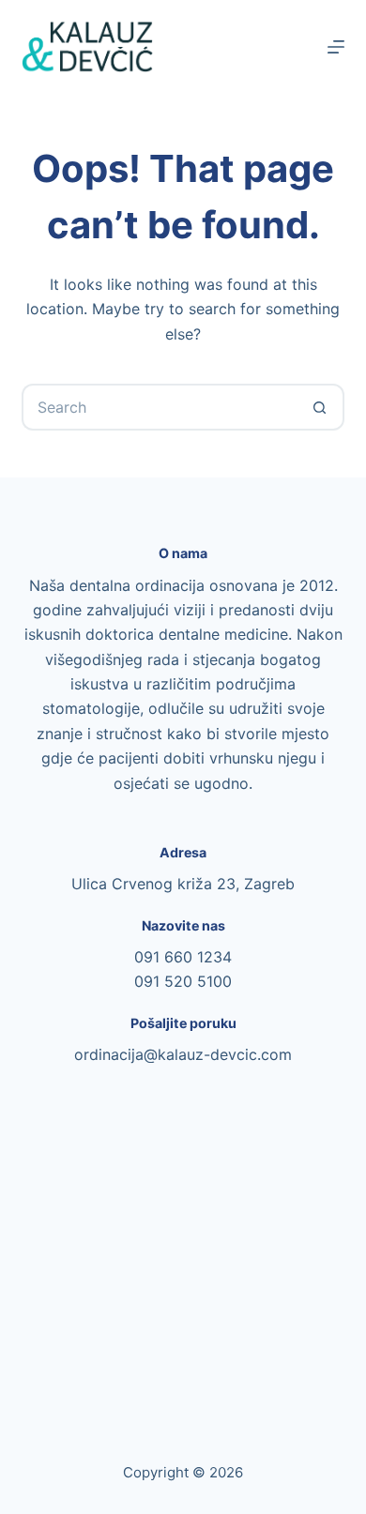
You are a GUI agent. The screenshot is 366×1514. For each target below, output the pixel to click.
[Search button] (320, 407)
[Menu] (336, 46)
